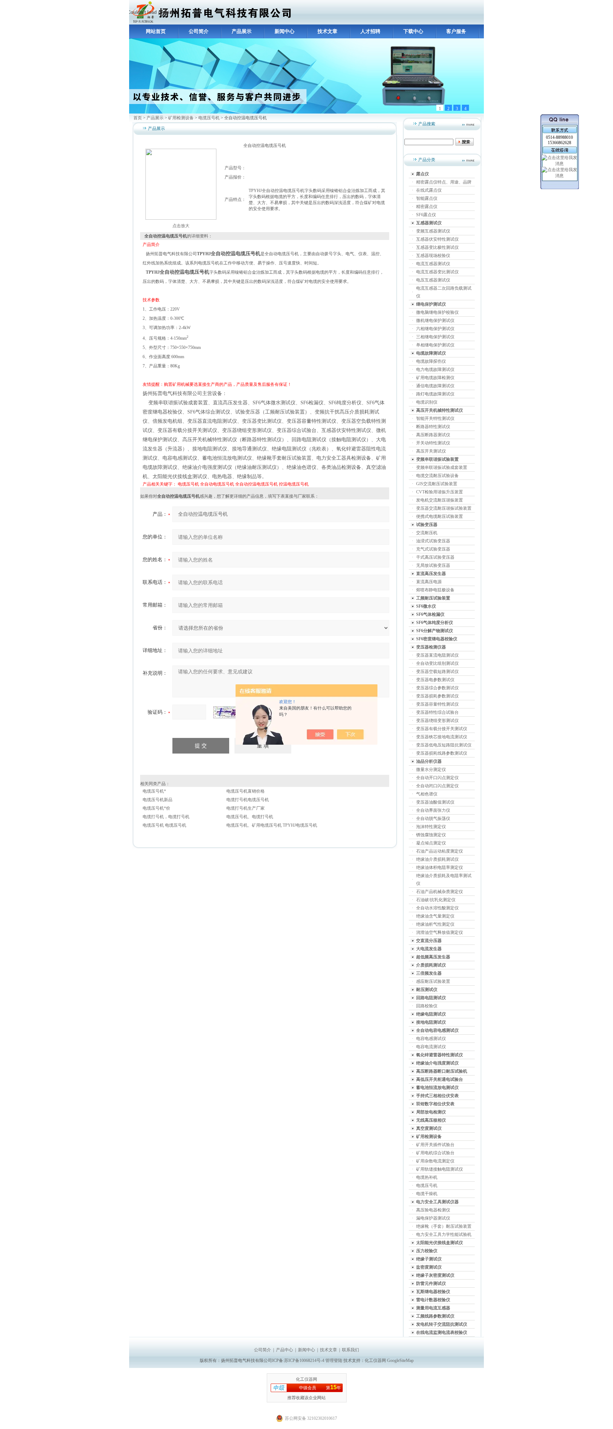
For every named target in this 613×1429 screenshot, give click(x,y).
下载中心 (413, 31)
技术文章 (327, 31)
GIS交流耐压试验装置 (436, 483)
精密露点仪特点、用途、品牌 (443, 182)
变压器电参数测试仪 (435, 679)
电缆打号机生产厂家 (245, 808)
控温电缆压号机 (294, 484)
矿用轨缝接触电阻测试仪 (439, 1169)
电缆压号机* (154, 791)
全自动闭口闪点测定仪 (437, 785)
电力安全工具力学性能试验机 (443, 1234)
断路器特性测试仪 (433, 426)
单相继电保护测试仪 (435, 345)
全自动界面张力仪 (433, 810)
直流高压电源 (429, 581)
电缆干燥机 (426, 1193)
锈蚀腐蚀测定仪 (431, 834)
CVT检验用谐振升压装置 (439, 491)
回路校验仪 (426, 1005)
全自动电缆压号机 (217, 484)
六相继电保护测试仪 (435, 328)
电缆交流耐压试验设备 (437, 475)
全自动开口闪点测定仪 (437, 777)
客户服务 (456, 31)
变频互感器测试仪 (433, 231)
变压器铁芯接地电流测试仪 (441, 736)
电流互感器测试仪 (433, 263)
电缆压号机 (209, 117)
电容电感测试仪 (431, 1038)
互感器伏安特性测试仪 (437, 239)
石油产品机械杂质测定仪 (439, 891)
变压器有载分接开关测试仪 (441, 728)
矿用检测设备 (181, 117)
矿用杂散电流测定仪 (435, 1161)
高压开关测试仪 (431, 451)
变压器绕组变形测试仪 (437, 720)
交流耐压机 (426, 532)
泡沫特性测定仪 (431, 826)
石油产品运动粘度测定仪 (439, 851)
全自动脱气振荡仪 (433, 818)
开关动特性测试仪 (433, 442)
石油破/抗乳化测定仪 (435, 899)
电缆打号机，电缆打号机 (166, 816)
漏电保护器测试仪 (433, 1218)
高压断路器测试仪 (433, 434)
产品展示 (242, 31)
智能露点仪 (426, 198)
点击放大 (180, 225)
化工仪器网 (375, 1360)
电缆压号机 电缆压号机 (164, 825)
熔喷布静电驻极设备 (435, 589)
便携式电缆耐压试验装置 (439, 516)
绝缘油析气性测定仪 (435, 924)
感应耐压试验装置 (433, 981)
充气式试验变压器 (433, 549)
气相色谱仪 (426, 794)
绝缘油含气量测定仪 (435, 916)
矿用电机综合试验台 (435, 1152)
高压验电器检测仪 (433, 1210)
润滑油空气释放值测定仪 (439, 932)
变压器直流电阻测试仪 (437, 655)
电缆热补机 (426, 1177)
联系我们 (350, 1349)
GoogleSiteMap (400, 1360)
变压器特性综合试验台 (437, 712)
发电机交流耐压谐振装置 (439, 500)
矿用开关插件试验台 (435, 1144)
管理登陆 (333, 1360)
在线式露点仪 (429, 190)
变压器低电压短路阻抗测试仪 (443, 745)
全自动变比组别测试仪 (437, 663)
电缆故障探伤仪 (431, 361)
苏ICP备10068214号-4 (304, 1360)
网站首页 (156, 31)
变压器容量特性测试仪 (437, 704)
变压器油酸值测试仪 (435, 802)
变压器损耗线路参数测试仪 (441, 753)
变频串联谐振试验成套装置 (441, 467)
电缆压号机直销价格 (245, 791)
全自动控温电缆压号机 (256, 484)
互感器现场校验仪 (433, 255)
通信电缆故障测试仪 (435, 385)
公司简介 (199, 31)
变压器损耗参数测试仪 (437, 696)
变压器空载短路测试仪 (437, 671)
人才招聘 (370, 31)
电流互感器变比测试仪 (437, 271)
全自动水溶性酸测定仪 (437, 907)
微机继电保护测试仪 (435, 320)
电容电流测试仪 (431, 1046)
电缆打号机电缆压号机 (247, 799)
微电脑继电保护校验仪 (437, 312)
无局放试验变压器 (433, 565)
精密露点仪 (426, 206)
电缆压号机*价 (156, 808)
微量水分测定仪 (431, 769)
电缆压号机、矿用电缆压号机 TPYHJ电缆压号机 (271, 825)
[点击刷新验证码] (231, 712)
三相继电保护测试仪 (435, 336)
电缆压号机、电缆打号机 (249, 816)
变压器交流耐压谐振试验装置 (443, 508)
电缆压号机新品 (157, 799)
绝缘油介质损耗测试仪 (437, 859)
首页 (137, 117)
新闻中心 (284, 31)
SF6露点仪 (426, 214)
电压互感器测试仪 (433, 280)
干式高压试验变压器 (435, 557)
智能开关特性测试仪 (435, 418)
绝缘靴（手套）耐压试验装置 (443, 1226)
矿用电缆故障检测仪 (435, 377)
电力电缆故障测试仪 (435, 369)
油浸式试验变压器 (433, 540)
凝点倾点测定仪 (431, 843)
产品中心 (284, 1349)
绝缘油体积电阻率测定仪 (439, 867)
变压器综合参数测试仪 (437, 687)
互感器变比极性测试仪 (437, 247)
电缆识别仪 (426, 402)
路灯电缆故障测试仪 (435, 394)
